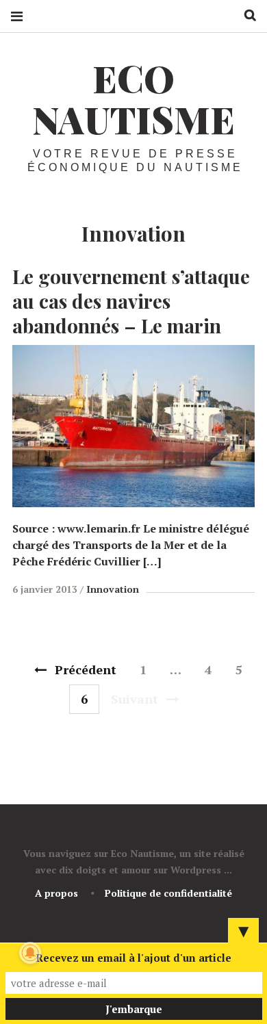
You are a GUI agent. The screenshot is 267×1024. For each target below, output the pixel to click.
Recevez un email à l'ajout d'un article (133, 957)
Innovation (112, 589)
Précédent (85, 669)
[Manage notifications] (30, 953)
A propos (56, 892)
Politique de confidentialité (168, 892)
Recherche (245, 15)
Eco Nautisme (133, 98)
